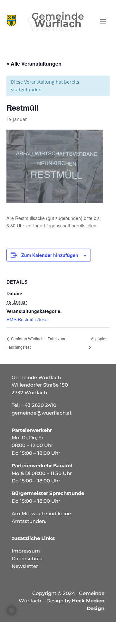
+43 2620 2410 (39, 405)
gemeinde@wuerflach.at (42, 413)
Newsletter (25, 566)
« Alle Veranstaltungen (34, 63)
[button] (11, 610)
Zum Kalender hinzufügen (49, 255)
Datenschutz (27, 558)
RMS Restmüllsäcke (26, 319)
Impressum (26, 551)
